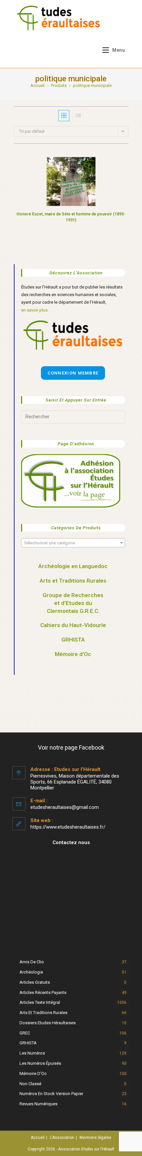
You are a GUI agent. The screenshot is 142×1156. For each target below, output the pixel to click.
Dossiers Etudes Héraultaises (47, 1022)
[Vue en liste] (78, 115)
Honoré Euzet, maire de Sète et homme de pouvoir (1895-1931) (71, 217)
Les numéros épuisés (40, 1063)
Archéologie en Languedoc (73, 566)
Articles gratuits (34, 982)
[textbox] (73, 543)
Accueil (38, 1137)
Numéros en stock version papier (51, 1093)
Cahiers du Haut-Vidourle (73, 625)
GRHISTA (73, 639)
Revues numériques (38, 1103)
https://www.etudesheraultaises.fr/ (67, 827)
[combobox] (73, 542)
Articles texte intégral (39, 1002)
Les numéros (32, 1053)
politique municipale (92, 85)
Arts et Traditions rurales (43, 1012)
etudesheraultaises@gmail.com (64, 807)
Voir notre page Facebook (71, 747)
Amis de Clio (31, 961)
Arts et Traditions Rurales (73, 580)
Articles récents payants (42, 992)
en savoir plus (34, 310)
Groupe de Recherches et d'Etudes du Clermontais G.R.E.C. (73, 603)
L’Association (62, 1137)
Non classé (30, 1083)
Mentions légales (95, 1137)
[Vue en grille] (63, 115)
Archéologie (31, 972)
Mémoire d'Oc (73, 654)
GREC (24, 1033)
